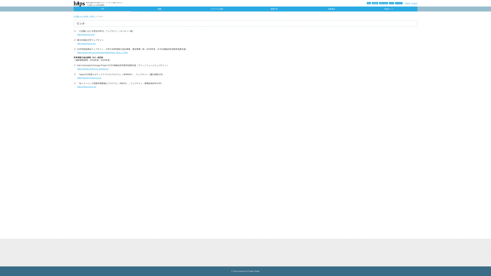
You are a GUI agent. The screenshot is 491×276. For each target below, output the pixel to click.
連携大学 (274, 9)
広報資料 (375, 3)
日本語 (407, 3)
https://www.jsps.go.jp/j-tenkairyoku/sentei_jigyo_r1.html (103, 52)
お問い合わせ (383, 3)
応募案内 (331, 9)
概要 (159, 9)
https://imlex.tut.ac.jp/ (87, 87)
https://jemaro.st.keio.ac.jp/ (89, 78)
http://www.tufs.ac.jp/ (87, 44)
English (414, 3)
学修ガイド (388, 9)
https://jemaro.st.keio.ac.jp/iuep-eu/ (93, 69)
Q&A (368, 3)
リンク (391, 3)
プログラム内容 (217, 9)
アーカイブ (399, 3)
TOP (102, 9)
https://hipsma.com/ (86, 34)
